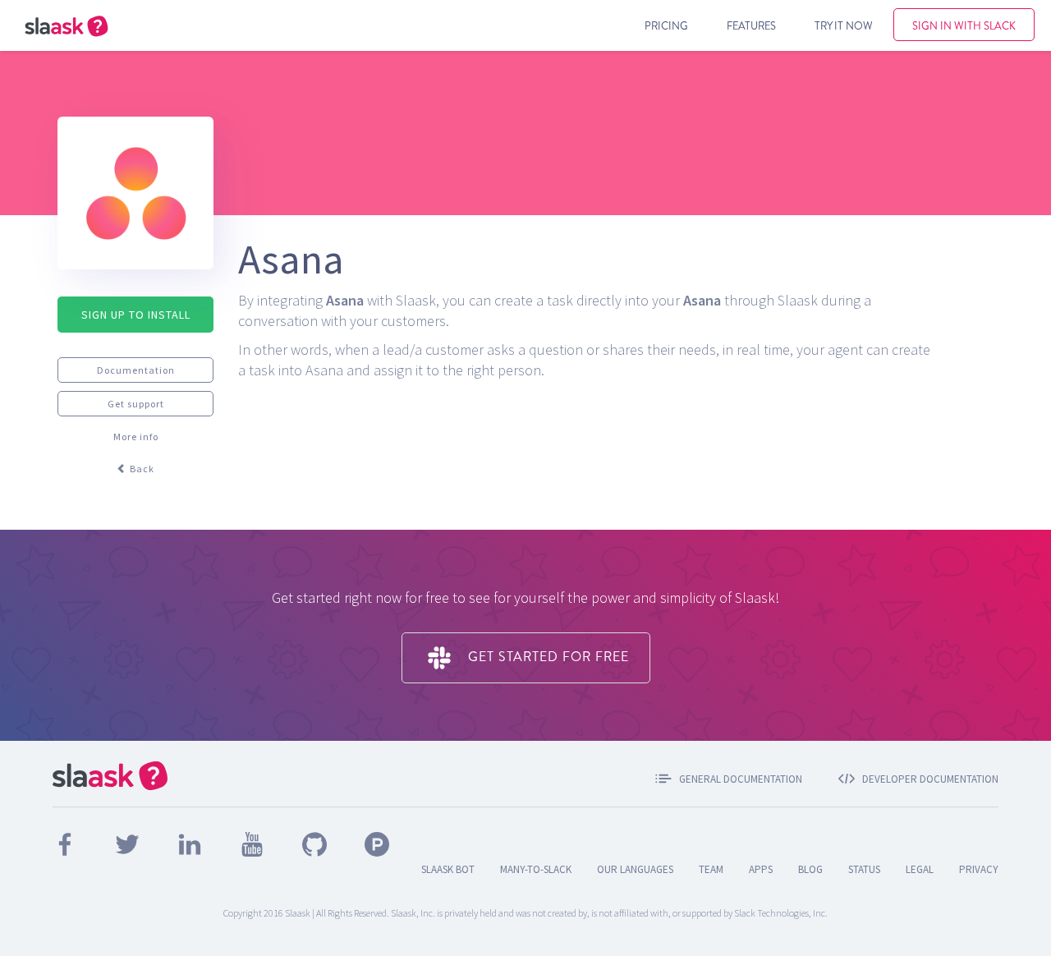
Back (140, 468)
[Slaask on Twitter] (128, 842)
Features (751, 25)
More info (135, 436)
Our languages (635, 869)
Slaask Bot (448, 869)
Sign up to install (135, 314)
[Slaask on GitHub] (315, 842)
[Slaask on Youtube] (253, 842)
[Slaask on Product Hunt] (377, 842)
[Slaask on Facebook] (66, 842)
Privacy (978, 869)
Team (711, 869)
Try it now (844, 25)
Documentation (136, 370)
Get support (136, 404)
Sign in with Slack (964, 25)
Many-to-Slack (535, 869)
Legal (920, 869)
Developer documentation (930, 779)
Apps (761, 869)
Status (864, 869)
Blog (810, 869)
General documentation (740, 779)
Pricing (666, 25)
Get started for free (546, 656)
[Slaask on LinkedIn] (190, 842)
